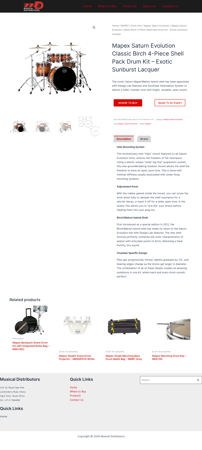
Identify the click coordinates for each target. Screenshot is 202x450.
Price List (130, 6)
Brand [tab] (144, 138)
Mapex (121, 124)
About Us (149, 6)
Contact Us (170, 6)
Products (75, 395)
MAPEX (125, 25)
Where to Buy (107, 6)
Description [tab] (124, 138)
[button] (94, 27)
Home (87, 6)
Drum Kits (136, 25)
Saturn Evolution (131, 124)
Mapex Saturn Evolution (156, 25)
